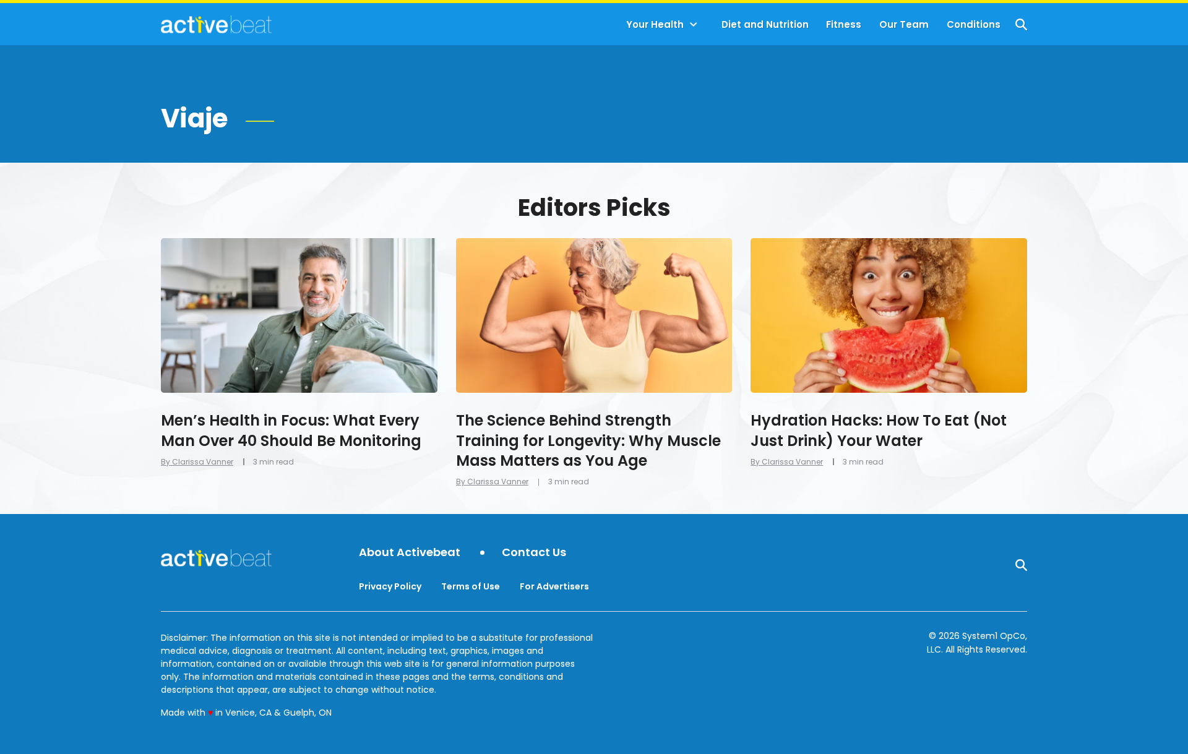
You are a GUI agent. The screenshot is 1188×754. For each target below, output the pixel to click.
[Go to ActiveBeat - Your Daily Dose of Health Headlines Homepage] (216, 24)
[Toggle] (694, 25)
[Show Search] (1021, 24)
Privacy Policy (390, 586)
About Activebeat (409, 552)
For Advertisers (554, 586)
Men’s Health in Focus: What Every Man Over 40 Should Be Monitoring (291, 430)
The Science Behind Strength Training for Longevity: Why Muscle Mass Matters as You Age (588, 440)
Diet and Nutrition (765, 24)
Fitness (843, 24)
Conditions (974, 24)
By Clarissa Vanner (197, 461)
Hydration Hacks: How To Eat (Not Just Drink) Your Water (879, 430)
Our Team (904, 24)
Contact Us (534, 552)
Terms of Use (470, 586)
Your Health (655, 24)
